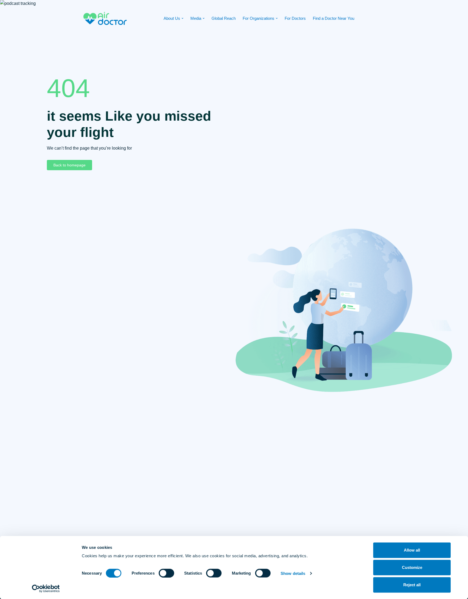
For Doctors (295, 18)
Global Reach (224, 18)
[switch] (166, 573)
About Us (172, 18)
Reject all (412, 584)
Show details (293, 573)
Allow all (412, 550)
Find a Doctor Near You (333, 18)
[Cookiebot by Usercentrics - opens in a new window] (46, 588)
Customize (412, 567)
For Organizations (258, 18)
